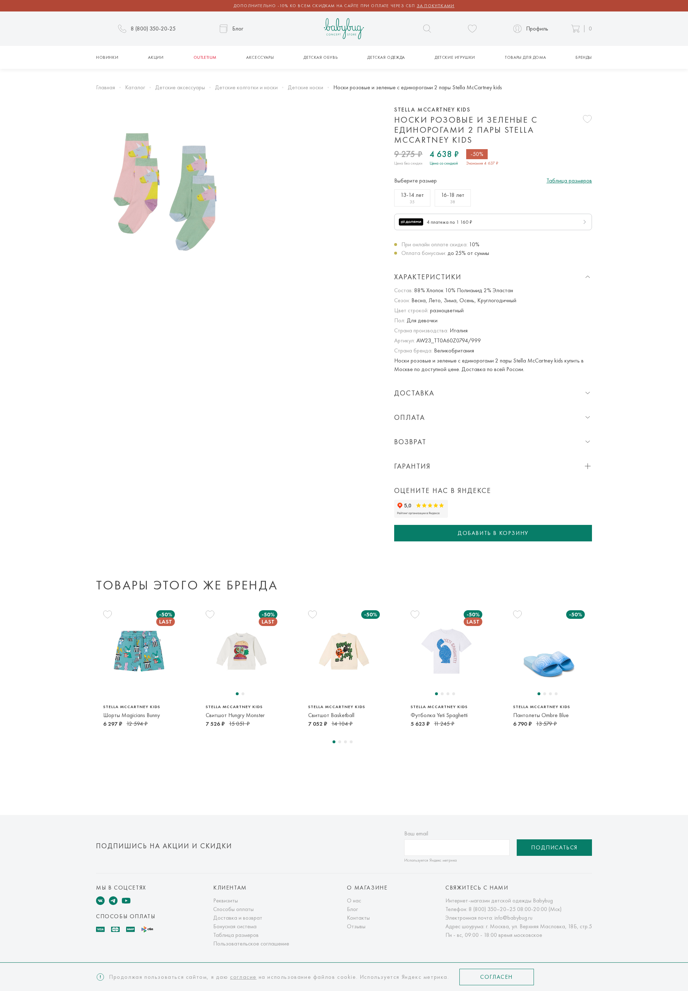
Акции (155, 57)
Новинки (107, 57)
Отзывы (356, 926)
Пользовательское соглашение (251, 943)
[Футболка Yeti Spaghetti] (446, 651)
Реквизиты (225, 900)
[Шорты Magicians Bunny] (139, 651)
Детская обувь (321, 57)
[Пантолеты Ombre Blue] (549, 651)
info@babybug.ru (513, 917)
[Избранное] (472, 28)
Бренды (583, 57)
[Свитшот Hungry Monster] (241, 651)
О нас (354, 900)
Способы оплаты (233, 909)
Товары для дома (525, 57)
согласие (243, 977)
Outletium (205, 57)
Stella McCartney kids (432, 109)
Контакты (358, 917)
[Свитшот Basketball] (344, 651)
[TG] (113, 900)
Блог (352, 909)
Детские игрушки (455, 57)
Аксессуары (260, 57)
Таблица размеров (569, 180)
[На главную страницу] (344, 28)
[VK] (100, 900)
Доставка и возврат (237, 917)
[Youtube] (126, 900)
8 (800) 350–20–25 (492, 909)
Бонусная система (235, 926)
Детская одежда (386, 57)
